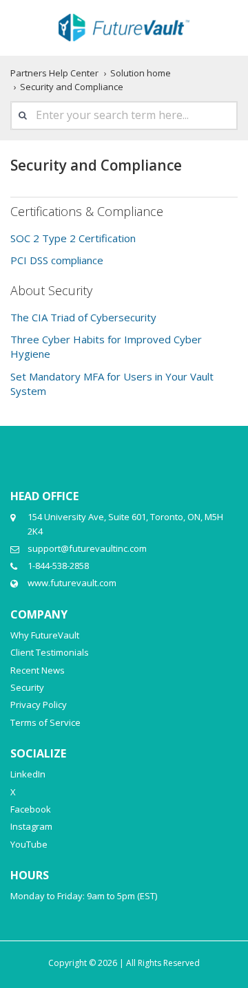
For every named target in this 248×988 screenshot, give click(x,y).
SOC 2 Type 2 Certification (73, 238)
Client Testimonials (49, 652)
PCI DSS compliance (56, 260)
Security (27, 687)
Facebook (30, 809)
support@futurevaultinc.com (87, 548)
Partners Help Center (54, 73)
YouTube (29, 844)
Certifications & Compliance (86, 211)
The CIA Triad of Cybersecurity (83, 317)
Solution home (140, 73)
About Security (51, 290)
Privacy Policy (38, 704)
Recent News (37, 670)
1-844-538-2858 (58, 565)
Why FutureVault (44, 635)
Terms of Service (45, 722)
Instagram (31, 826)
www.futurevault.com (72, 583)
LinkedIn (27, 774)
